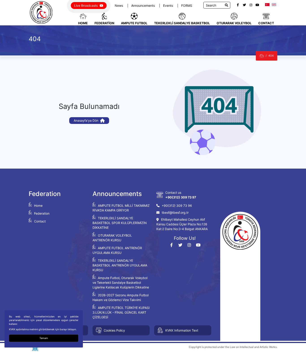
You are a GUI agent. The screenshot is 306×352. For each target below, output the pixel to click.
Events (168, 5)
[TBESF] (261, 56)
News (119, 5)
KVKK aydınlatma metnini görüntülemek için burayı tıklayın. (43, 329)
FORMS (186, 5)
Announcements (143, 5)
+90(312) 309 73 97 (180, 197)
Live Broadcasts (86, 5)
